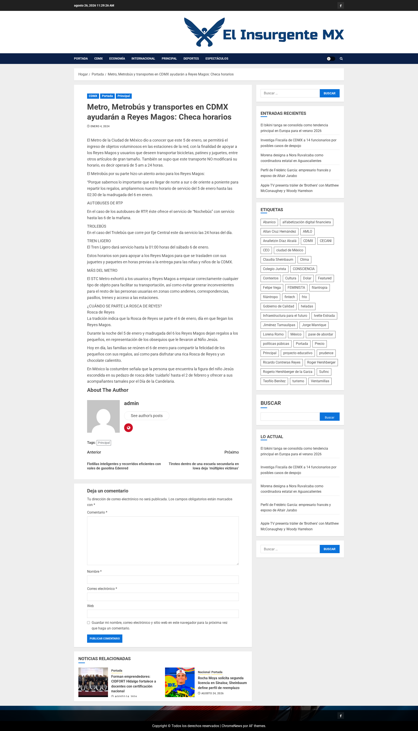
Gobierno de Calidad (278, 306)
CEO (266, 250)
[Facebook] (340, 5)
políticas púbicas (276, 344)
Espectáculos (217, 58)
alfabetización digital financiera (306, 222)
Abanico (269, 222)
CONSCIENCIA (304, 269)
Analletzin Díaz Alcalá (280, 241)
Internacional (143, 58)
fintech (290, 297)
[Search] (341, 59)
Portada (81, 58)
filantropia (319, 287)
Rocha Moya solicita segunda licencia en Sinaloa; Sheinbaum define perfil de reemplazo (222, 683)
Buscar (271, 403)
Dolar (307, 278)
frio (304, 297)
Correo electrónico (102, 589)
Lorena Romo (273, 334)
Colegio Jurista (274, 269)
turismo (298, 381)
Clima (304, 259)
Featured (325, 278)
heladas (307, 306)
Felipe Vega (272, 287)
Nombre (94, 571)
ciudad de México (289, 250)
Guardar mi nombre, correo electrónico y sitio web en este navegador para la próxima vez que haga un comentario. (160, 625)
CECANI (326, 241)
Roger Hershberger (321, 362)
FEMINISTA (296, 287)
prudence (326, 353)
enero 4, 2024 (100, 126)
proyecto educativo (297, 353)
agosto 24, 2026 (126, 696)
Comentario (97, 512)
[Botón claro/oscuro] (331, 59)
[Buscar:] (290, 93)
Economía (117, 58)
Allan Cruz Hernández (279, 231)
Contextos (270, 278)
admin (131, 403)
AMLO (307, 231)
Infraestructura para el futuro (285, 316)
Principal (169, 58)
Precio (319, 344)
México (296, 334)
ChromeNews (232, 726)
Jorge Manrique (314, 325)
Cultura (290, 278)
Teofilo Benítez (274, 381)
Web (90, 606)
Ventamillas (320, 381)
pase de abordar (320, 334)
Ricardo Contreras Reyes (281, 362)
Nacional (204, 672)
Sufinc (324, 372)
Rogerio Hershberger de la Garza (287, 372)
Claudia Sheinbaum (278, 259)
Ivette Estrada (324, 316)
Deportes (191, 58)
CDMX (98, 58)
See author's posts (147, 415)
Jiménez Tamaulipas (279, 325)
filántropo (270, 297)
